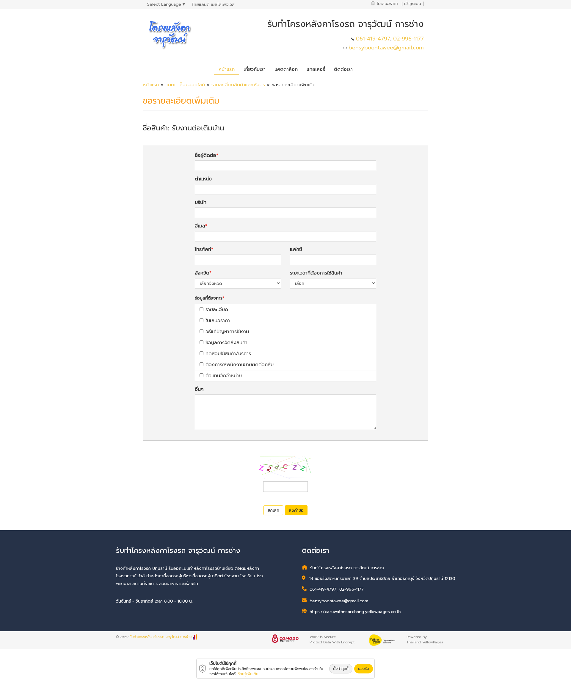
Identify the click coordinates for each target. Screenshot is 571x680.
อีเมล (200, 226)
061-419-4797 (373, 39)
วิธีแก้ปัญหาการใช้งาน (227, 331)
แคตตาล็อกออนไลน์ (185, 84)
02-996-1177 (408, 39)
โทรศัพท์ (203, 249)
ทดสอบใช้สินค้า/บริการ (228, 353)
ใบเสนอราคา (218, 320)
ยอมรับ (363, 668)
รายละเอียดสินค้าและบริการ (239, 84)
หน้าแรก (151, 84)
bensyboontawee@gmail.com (386, 47)
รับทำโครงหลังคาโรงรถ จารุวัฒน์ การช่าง (161, 637)
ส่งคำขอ (296, 510)
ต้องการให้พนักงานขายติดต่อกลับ (240, 364)
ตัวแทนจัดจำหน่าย (224, 375)
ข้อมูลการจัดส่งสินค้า (226, 342)
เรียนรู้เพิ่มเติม (247, 674)
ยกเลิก (273, 510)
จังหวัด (202, 273)
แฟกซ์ (296, 249)
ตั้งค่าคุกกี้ (341, 668)
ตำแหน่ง (203, 179)
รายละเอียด (217, 309)
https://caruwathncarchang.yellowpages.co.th (355, 612)
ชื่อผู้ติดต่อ (205, 155)
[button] (254, 68)
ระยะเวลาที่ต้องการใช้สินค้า (316, 273)
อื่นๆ (199, 389)
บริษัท (200, 202)
